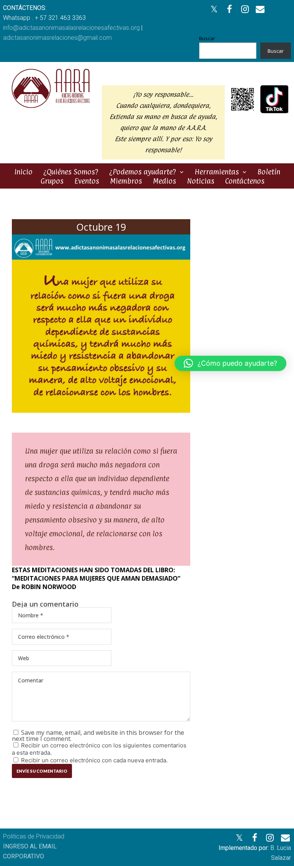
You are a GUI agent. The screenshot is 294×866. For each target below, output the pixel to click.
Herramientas (216, 172)
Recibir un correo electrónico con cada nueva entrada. (94, 760)
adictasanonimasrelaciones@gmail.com (57, 37)
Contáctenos (245, 181)
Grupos (52, 181)
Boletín (268, 172)
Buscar (207, 38)
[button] (230, 363)
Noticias (200, 181)
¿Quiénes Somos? (70, 172)
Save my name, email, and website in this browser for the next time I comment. (98, 735)
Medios (164, 181)
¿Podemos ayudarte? (142, 172)
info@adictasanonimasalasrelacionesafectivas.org (71, 27)
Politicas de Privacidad (33, 836)
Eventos (86, 181)
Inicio (23, 172)
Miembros (126, 181)
